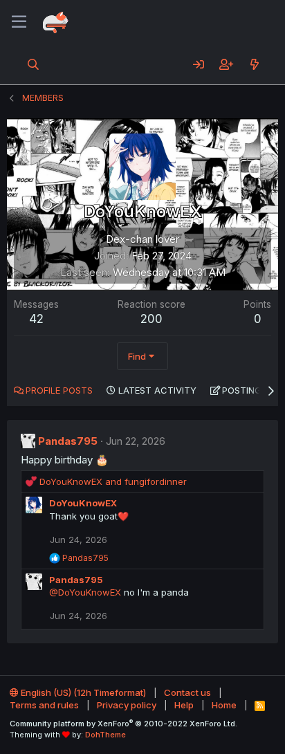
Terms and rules (44, 704)
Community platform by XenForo (123, 723)
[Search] (33, 64)
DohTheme (105, 734)
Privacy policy (126, 704)
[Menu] (19, 22)
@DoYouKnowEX (85, 592)
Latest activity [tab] (157, 390)
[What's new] (254, 64)
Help (184, 704)
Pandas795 (68, 441)
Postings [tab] (244, 390)
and (113, 481)
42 (36, 319)
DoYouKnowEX (83, 502)
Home (224, 704)
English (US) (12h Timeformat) (82, 692)
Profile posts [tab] (59, 390)
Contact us (187, 692)
